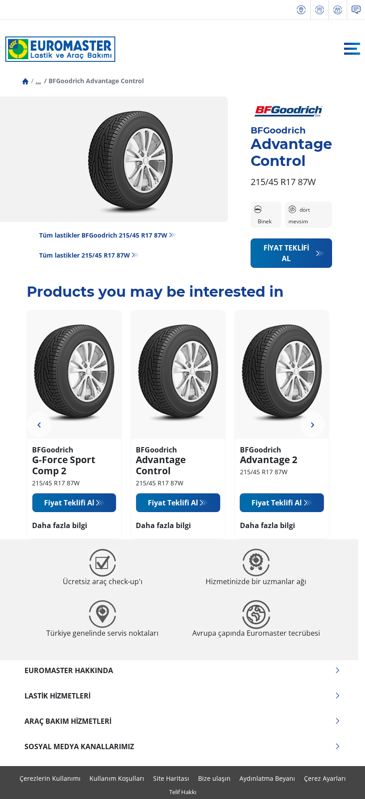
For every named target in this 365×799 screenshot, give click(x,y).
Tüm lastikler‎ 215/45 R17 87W (84, 255)
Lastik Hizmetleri (57, 695)
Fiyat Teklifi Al (286, 253)
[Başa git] (342, 780)
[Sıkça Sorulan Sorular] (356, 10)
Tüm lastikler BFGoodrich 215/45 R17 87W (103, 235)
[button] (38, 81)
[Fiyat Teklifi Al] (319, 10)
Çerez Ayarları (325, 778)
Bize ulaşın (214, 778)
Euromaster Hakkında (68, 670)
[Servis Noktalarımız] (301, 10)
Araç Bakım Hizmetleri (67, 721)
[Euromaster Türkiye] (58, 49)
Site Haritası (171, 778)
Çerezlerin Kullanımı (50, 778)
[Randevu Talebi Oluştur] (338, 10)
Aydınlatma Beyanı (267, 778)
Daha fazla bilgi (59, 525)
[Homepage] (25, 81)
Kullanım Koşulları (116, 778)
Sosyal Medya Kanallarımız (79, 746)
